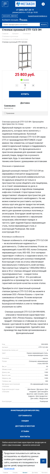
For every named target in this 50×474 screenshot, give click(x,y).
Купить (25, 94)
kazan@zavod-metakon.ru (37, 16)
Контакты (25, 436)
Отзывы (25, 431)
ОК (43, 461)
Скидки (25, 421)
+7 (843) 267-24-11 (25, 10)
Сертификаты (25, 416)
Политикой (9, 468)
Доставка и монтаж (25, 426)
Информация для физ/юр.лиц (25, 410)
